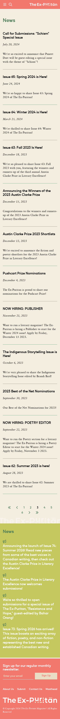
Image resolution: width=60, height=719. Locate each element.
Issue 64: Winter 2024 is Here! (25, 112)
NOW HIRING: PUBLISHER (23, 309)
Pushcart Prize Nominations (24, 273)
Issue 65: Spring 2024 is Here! (25, 77)
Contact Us (35, 689)
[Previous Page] (17, 507)
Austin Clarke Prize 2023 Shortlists (29, 234)
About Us (8, 689)
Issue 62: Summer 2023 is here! (26, 466)
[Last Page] (37, 512)
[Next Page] (29, 512)
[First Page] (9, 507)
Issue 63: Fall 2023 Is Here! (23, 147)
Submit (21, 689)
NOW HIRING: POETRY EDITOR (27, 423)
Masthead (51, 689)
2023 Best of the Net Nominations (29, 391)
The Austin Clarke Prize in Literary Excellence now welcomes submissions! (28, 584)
